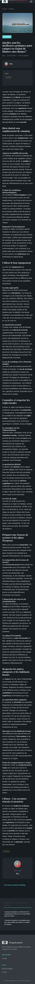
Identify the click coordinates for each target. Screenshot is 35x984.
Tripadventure (16, 942)
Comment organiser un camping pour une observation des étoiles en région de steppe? (17, 922)
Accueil (4, 9)
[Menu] (31, 1)
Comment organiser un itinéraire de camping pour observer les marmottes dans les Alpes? (17, 914)
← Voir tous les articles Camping (13, 885)
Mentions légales (7, 968)
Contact (4, 972)
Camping (11, 9)
